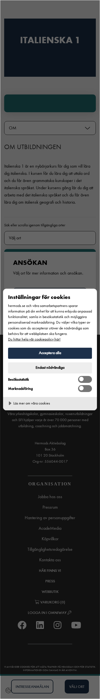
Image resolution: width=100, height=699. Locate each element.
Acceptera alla (50, 352)
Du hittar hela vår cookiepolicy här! (34, 339)
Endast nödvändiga (50, 367)
